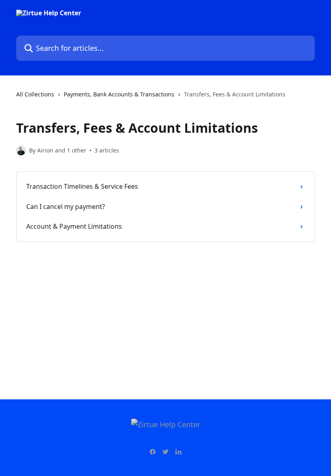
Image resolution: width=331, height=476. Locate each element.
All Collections (35, 94)
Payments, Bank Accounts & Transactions (119, 94)
